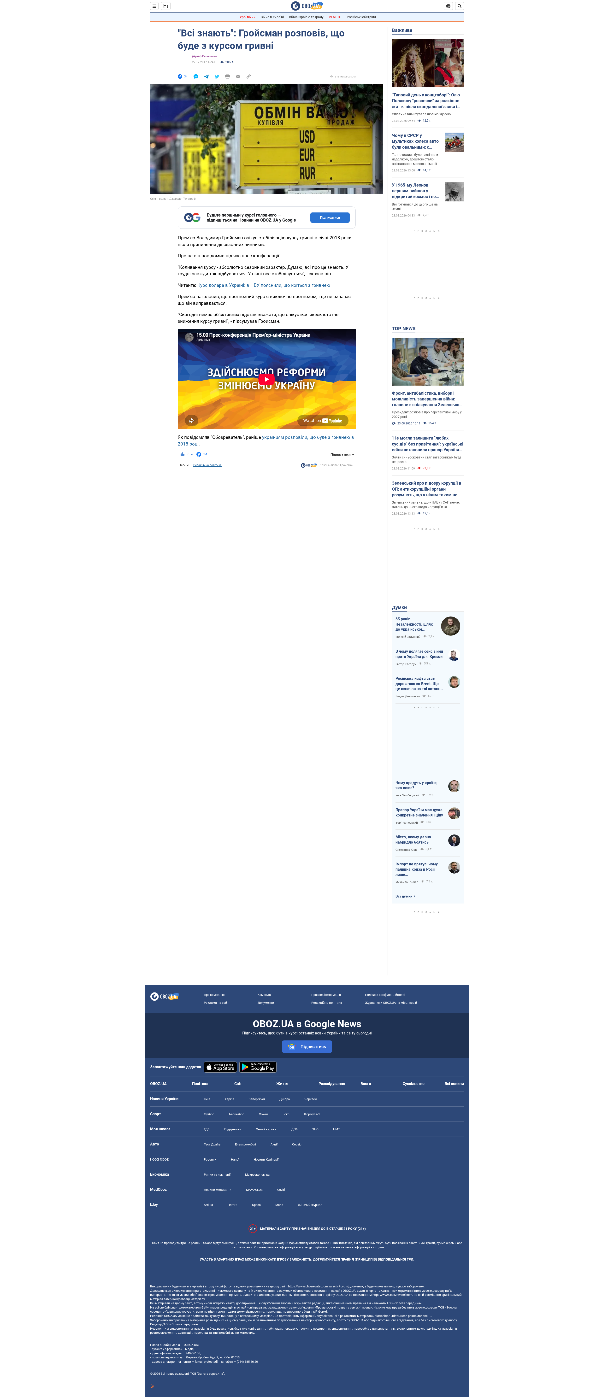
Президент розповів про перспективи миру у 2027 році (427, 414)
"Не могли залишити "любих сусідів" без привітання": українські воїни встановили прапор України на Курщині (427, 444)
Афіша (208, 1205)
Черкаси (310, 1099)
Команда (264, 995)
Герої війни (246, 17)
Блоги (365, 1083)
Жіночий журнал (310, 1205)
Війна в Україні (272, 17)
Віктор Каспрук (406, 664)
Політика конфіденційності (385, 995)
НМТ (336, 1129)
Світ (238, 1083)
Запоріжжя (257, 1099)
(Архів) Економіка (204, 56)
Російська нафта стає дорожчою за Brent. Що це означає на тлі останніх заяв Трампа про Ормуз (419, 684)
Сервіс (296, 1144)
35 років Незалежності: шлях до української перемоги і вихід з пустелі (414, 624)
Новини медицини (217, 1190)
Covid (281, 1190)
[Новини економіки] (309, 467)
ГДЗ (207, 1129)
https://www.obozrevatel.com (308, 1286)
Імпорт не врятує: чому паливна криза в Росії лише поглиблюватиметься (417, 869)
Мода (279, 1205)
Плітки (232, 1205)
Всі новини (454, 1083)
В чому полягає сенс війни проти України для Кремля (419, 654)
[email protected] (206, 1361)
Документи (266, 1002)
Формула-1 (312, 1114)
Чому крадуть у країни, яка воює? (416, 785)
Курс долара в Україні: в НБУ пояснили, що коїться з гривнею (263, 285)
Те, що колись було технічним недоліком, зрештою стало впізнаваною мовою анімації (415, 159)
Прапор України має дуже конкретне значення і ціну (419, 812)
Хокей (263, 1114)
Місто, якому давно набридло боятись (413, 840)
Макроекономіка (257, 1174)
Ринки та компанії (217, 1174)
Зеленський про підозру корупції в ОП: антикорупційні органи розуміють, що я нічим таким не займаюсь (426, 489)
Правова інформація (326, 995)
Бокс (286, 1114)
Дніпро (284, 1099)
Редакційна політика (207, 465)
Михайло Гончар (407, 882)
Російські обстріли (361, 17)
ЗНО (315, 1129)
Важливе (402, 30)
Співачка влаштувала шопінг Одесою (421, 114)
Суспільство (414, 1083)
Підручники (232, 1129)
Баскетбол (236, 1114)
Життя (282, 1083)
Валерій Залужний (408, 637)
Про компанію (214, 995)
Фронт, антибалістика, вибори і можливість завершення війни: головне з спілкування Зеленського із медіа (428, 399)
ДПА (294, 1129)
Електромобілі (245, 1144)
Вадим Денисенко (408, 696)
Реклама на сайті (216, 1002)
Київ (207, 1099)
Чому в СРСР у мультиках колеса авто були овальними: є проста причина (415, 141)
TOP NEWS (403, 328)
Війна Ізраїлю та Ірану (306, 17)
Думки (399, 607)
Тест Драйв (212, 1144)
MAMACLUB (254, 1190)
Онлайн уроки (266, 1129)
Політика (200, 1083)
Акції (274, 1144)
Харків (229, 1099)
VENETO (335, 17)
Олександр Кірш (407, 849)
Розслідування (332, 1083)
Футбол (209, 1114)
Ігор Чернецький (407, 822)
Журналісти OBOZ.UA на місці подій (391, 1002)
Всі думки (404, 896)
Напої (235, 1159)
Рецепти (210, 1159)
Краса (256, 1205)
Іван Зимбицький (407, 795)
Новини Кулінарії (266, 1159)
